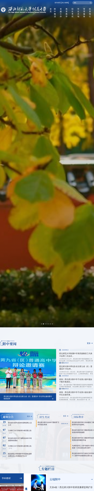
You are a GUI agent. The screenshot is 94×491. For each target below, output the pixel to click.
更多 (89, 343)
